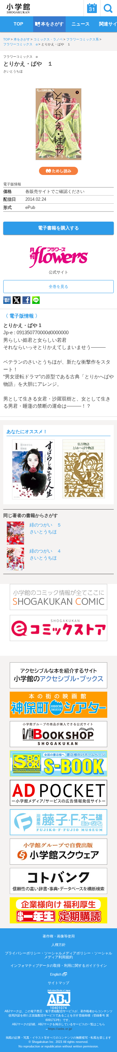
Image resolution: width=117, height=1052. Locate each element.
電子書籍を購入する (58, 227)
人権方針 (58, 945)
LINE (36, 300)
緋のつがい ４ (45, 551)
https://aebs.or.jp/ (60, 1028)
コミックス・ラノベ (48, 39)
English (56, 974)
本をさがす (22, 39)
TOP (6, 39)
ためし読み (58, 171)
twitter (16, 300)
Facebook (26, 300)
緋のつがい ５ (45, 524)
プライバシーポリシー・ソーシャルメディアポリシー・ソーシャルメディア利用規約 (58, 955)
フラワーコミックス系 (82, 39)
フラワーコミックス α (20, 44)
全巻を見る (58, 286)
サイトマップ (58, 983)
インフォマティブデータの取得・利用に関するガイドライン (58, 965)
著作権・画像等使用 (59, 936)
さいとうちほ (13, 71)
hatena (7, 300)
